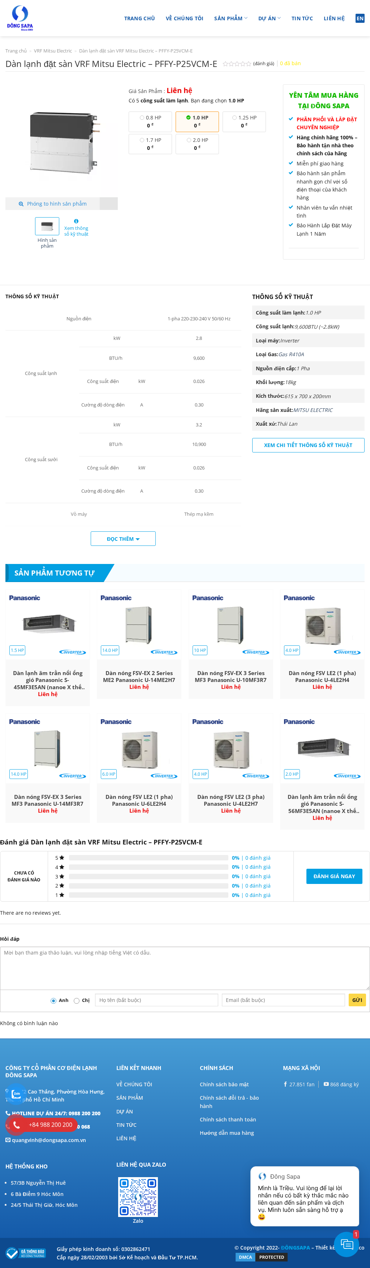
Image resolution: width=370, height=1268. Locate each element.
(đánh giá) (264, 63)
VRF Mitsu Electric (53, 50)
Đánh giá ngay (334, 876)
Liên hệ (334, 18)
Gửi (357, 1000)
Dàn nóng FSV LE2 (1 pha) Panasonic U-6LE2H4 (139, 800)
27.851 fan (301, 1084)
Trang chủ (139, 18)
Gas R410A (291, 354)
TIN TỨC (126, 1124)
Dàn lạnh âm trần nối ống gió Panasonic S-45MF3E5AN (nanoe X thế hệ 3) (47, 680)
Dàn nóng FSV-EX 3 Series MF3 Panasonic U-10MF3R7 (231, 677)
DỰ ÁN (124, 1111)
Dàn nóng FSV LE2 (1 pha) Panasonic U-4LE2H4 (322, 677)
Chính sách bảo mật (224, 1084)
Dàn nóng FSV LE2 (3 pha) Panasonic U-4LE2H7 (230, 800)
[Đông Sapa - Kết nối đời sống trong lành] (40, 18)
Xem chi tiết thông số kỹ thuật (308, 445)
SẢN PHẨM (129, 1097)
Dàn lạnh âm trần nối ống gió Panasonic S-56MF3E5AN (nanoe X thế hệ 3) (322, 804)
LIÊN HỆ (126, 1138)
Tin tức (302, 18)
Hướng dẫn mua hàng (227, 1132)
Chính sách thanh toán (228, 1119)
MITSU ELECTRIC (312, 409)
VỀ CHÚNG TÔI (134, 1084)
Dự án (267, 18)
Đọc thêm (120, 538)
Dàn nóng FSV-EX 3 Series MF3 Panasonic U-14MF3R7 (47, 800)
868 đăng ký (344, 1084)
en (360, 18)
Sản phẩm (228, 18)
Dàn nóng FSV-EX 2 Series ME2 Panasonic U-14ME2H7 (139, 677)
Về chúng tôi (184, 18)
